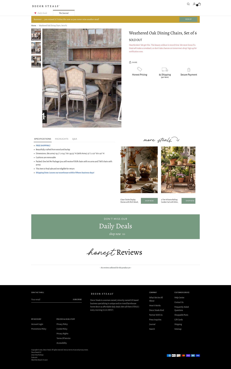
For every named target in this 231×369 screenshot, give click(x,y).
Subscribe (77, 299)
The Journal (63, 13)
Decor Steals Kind (156, 310)
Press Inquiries (155, 320)
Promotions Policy (38, 329)
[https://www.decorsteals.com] (115, 226)
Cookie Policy (62, 329)
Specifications (42, 139)
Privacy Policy (62, 324)
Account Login (37, 324)
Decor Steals (47, 350)
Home (33, 26)
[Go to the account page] (193, 4)
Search (152, 329)
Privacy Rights (62, 334)
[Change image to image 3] (36, 62)
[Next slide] (191, 170)
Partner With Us (156, 315)
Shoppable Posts (181, 315)
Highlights (61, 139)
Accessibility (62, 343)
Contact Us (178, 302)
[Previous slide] (124, 170)
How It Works (155, 306)
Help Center (179, 298)
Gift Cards (178, 320)
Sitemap (177, 329)
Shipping (178, 324)
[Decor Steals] (45, 6)
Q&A (74, 139)
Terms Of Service (63, 338)
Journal (152, 324)
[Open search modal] (188, 4)
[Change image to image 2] (36, 48)
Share (134, 62)
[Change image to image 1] (36, 35)
